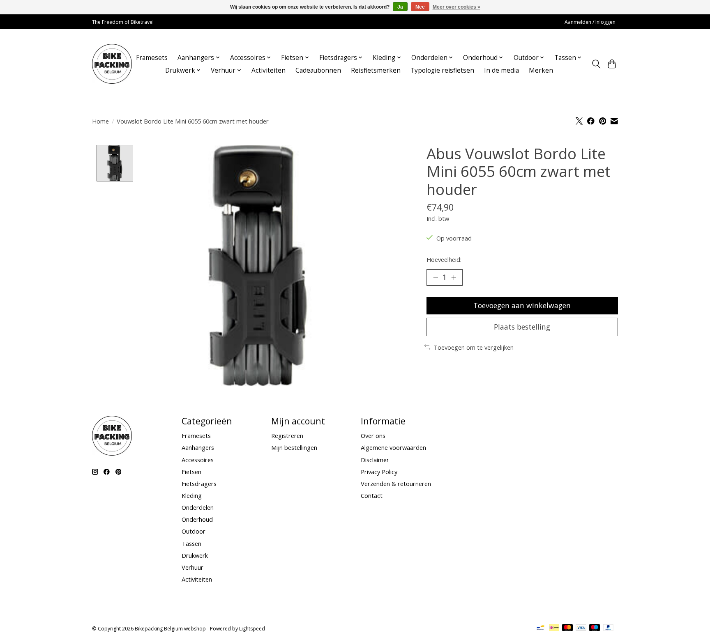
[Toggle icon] (596, 64)
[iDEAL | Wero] (554, 628)
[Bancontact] (540, 628)
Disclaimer (375, 460)
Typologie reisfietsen (442, 70)
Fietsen (191, 472)
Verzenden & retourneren (396, 483)
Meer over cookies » (456, 7)
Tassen (191, 543)
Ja (400, 7)
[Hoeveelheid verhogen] (453, 277)
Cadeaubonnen (318, 70)
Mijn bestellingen (294, 447)
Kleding (192, 495)
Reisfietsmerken (376, 70)
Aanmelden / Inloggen (590, 21)
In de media (501, 70)
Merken (541, 70)
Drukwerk (195, 555)
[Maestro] (594, 628)
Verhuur (192, 567)
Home (100, 121)
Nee (420, 7)
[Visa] (581, 628)
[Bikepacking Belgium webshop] (112, 64)
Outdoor (193, 531)
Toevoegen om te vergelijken (473, 347)
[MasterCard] (567, 628)
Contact (372, 495)
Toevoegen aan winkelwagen (522, 305)
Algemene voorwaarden (393, 447)
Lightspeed (252, 628)
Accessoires (198, 460)
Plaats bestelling (522, 327)
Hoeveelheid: (443, 259)
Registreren (287, 435)
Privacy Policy (379, 472)
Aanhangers (198, 447)
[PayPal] (608, 628)
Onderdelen (198, 507)
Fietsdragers (199, 483)
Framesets (152, 57)
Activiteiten (268, 70)
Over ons (373, 435)
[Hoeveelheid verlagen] (435, 277)
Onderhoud (197, 519)
